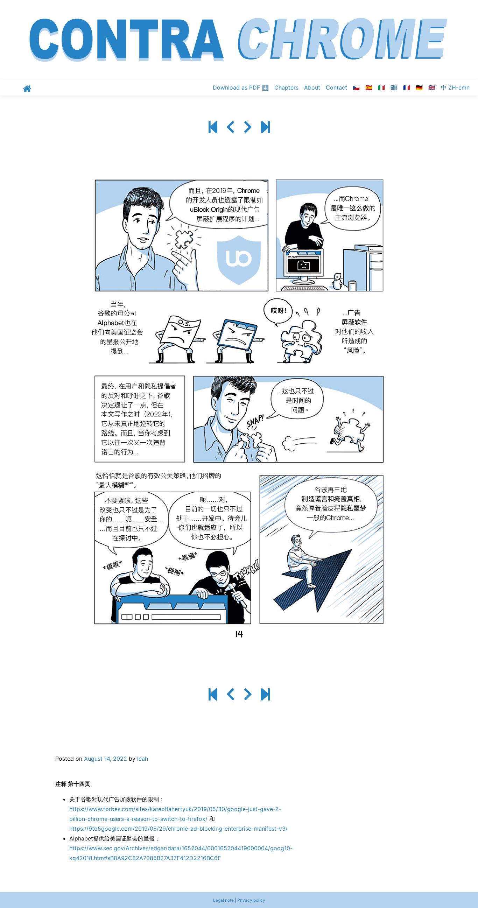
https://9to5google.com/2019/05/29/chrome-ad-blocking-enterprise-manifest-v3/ (178, 828)
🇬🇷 (394, 87)
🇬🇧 (431, 87)
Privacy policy (251, 900)
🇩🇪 (419, 87)
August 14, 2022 (105, 758)
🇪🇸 (368, 87)
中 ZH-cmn (455, 87)
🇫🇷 (406, 87)
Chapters (286, 87)
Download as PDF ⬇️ (241, 87)
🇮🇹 (381, 87)
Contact (336, 87)
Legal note (223, 900)
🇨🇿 (356, 87)
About (312, 87)
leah (142, 758)
